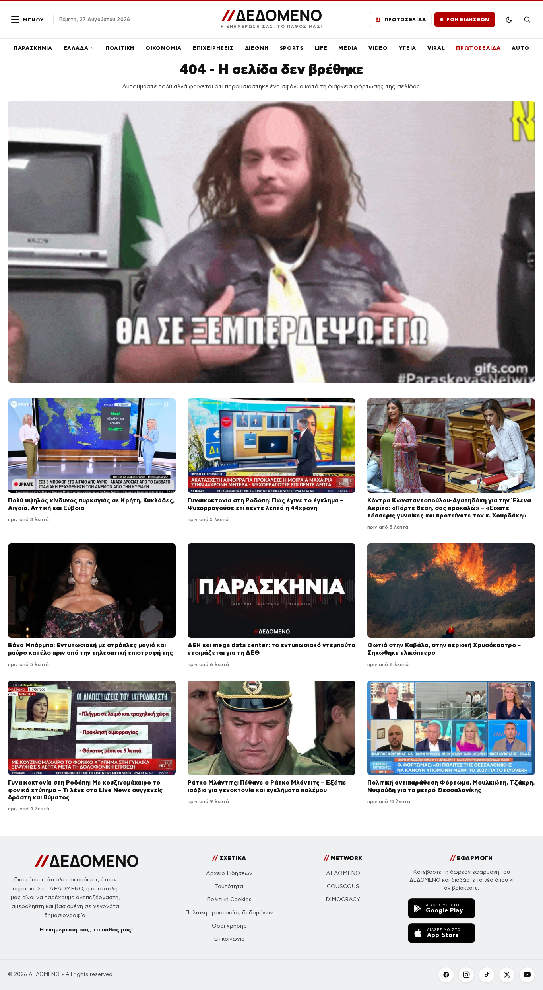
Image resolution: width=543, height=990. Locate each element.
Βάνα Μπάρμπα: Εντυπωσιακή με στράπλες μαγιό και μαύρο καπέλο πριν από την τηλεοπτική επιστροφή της (90, 649)
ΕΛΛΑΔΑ (76, 48)
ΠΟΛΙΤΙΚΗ (119, 48)
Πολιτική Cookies (229, 899)
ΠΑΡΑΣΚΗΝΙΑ (33, 48)
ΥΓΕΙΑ (407, 48)
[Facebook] (446, 975)
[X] (507, 975)
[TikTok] (487, 975)
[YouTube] (527, 975)
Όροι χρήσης (229, 926)
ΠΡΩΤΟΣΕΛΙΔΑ (478, 48)
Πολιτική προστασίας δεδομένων (229, 913)
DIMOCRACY (343, 899)
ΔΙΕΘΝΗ (257, 48)
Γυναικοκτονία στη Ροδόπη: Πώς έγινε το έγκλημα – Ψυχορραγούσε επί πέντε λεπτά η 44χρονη (265, 504)
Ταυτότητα (229, 886)
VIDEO (378, 48)
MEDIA (347, 48)
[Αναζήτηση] (527, 19)
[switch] (509, 19)
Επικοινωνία (229, 939)
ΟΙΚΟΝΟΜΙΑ (163, 48)
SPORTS (292, 48)
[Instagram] (466, 975)
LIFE (321, 48)
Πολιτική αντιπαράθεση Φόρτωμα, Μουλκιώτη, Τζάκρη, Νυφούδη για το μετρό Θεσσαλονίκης (451, 786)
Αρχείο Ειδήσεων (229, 873)
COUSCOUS (343, 886)
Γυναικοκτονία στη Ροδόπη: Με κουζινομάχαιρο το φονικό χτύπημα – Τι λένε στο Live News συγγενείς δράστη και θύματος (85, 790)
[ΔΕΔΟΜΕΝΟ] (86, 861)
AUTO (520, 48)
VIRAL (436, 48)
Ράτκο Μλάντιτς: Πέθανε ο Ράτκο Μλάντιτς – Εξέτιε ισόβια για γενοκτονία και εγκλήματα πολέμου (267, 786)
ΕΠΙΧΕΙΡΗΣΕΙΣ (213, 48)
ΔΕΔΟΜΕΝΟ (343, 873)
